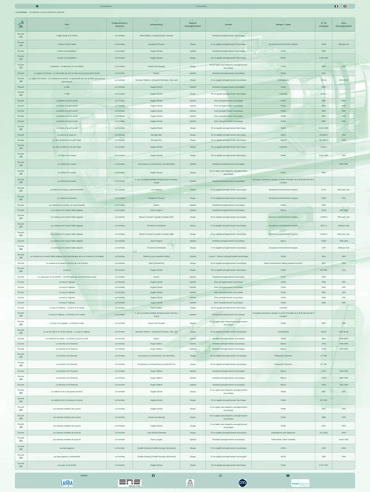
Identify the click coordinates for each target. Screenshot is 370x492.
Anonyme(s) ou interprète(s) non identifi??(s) (156, 364)
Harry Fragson (156, 210)
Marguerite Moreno (156, 44)
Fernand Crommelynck (156, 226)
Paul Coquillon (156, 308)
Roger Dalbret (156, 344)
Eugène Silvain (156, 51)
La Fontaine (120, 36)
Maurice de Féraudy (156, 66)
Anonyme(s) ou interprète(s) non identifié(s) (156, 164)
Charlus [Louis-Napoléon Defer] (156, 256)
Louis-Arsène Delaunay (156, 433)
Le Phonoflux (201, 6)
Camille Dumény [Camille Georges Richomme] (156, 448)
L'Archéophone (106, 6)
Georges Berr (156, 135)
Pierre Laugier (156, 439)
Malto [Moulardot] (156, 263)
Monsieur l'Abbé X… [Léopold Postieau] (152, 80)
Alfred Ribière (146, 36)
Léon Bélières (156, 190)
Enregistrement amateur (163, 36)
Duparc (156, 73)
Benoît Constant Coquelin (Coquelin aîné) (156, 217)
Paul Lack (173, 80)
